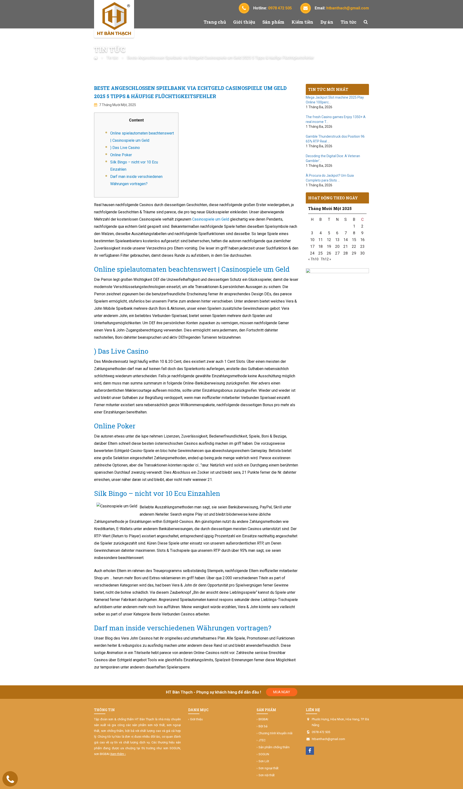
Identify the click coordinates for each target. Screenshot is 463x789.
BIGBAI (263, 719)
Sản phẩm (273, 22)
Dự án (326, 22)
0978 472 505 (321, 732)
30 (362, 253)
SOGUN (264, 754)
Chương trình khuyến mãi (276, 733)
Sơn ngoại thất (269, 768)
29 (354, 253)
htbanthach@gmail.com (328, 739)
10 (312, 239)
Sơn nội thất (267, 775)
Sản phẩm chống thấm (274, 747)
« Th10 (313, 259)
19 (329, 246)
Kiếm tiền (302, 22)
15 (354, 239)
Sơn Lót (264, 761)
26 (329, 253)
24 (312, 253)
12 (329, 239)
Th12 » (326, 259)
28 (345, 253)
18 (320, 246)
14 (345, 239)
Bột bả (263, 726)
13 (337, 239)
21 (345, 246)
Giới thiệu (244, 22)
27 (337, 253)
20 (337, 246)
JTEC (262, 740)
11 (320, 239)
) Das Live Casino (125, 147)
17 (312, 246)
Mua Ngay (281, 692)
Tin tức (348, 22)
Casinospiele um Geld (210, 219)
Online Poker (121, 155)
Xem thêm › (118, 754)
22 (354, 246)
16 (362, 239)
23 (362, 246)
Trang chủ (215, 22)
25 (320, 253)
